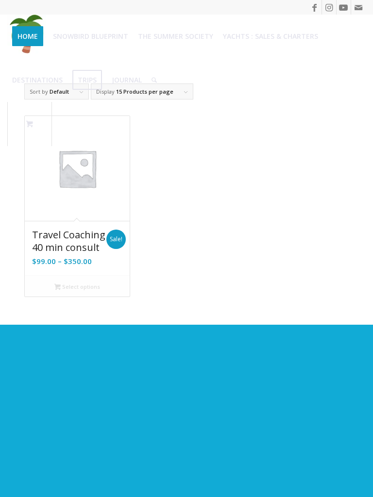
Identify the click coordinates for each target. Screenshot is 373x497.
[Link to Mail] (358, 7)
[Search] (154, 80)
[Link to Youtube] (344, 7)
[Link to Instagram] (329, 7)
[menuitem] (27, 36)
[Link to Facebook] (314, 7)
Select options (80, 286)
